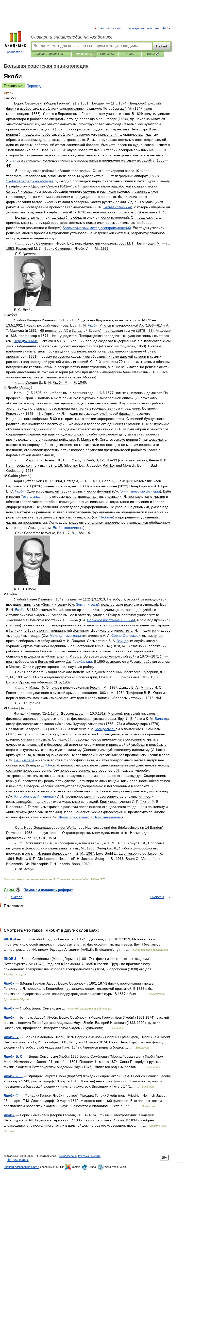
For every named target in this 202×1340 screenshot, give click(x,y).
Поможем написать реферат (48, 890)
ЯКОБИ (10, 939)
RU (165, 28)
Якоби (9, 983)
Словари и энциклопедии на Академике (72, 37)
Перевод (34, 86)
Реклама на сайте (89, 1155)
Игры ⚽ (153, 54)
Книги (130, 54)
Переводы (107, 54)
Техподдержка (68, 1155)
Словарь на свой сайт (143, 28)
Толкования (83, 54)
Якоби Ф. (11, 1095)
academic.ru (15, 52)
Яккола (16, 897)
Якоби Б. (11, 1037)
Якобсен (157, 897)
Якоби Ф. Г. (13, 1076)
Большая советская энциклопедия (51, 54)
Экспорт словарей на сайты (21, 1166)
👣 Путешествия (18, 1159)
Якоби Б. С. (13, 1056)
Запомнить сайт (110, 28)
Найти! (161, 46)
